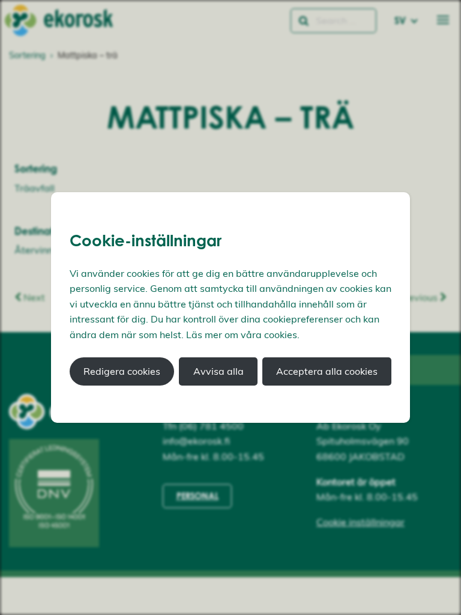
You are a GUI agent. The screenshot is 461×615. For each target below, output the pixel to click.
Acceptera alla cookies (327, 371)
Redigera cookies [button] (121, 371)
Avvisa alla (218, 371)
